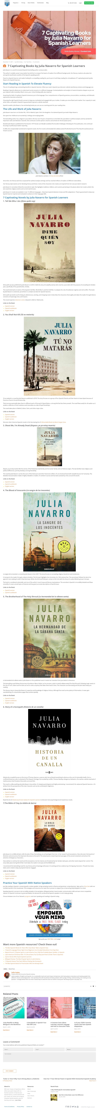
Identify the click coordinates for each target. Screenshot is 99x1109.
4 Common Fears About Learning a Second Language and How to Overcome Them (60, 1024)
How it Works (30, 1096)
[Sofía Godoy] (7, 973)
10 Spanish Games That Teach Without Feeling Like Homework (23, 961)
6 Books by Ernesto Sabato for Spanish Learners (26, 800)
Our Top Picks (27, 62)
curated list (7, 986)
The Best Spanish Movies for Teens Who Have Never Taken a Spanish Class (26, 948)
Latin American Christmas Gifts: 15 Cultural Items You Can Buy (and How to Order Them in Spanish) (34, 954)
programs (28, 896)
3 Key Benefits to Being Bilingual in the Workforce (11, 1023)
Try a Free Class (89, 3)
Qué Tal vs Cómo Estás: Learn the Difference (71, 1095)
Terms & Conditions (9, 1106)
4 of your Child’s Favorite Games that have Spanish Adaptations (82, 1024)
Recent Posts (12, 969)
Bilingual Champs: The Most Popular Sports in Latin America (22, 959)
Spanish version (10, 306)
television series (20, 300)
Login (80, 3)
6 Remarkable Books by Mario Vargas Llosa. (53, 422)
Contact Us (29, 1106)
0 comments (36, 62)
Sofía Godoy (19, 62)
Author (5, 969)
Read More (6, 1030)
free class (87, 886)
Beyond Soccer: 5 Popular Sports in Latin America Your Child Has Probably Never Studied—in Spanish (34, 952)
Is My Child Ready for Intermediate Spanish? (63, 1090)
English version (9, 310)
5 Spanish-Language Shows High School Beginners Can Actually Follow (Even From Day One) (31, 950)
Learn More (18, 1100)
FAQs (28, 1093)
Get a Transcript (31, 1091)
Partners (29, 1098)
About (29, 1089)
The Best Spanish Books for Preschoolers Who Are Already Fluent (24, 963)
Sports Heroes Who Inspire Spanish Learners (18, 957)
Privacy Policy (20, 1106)
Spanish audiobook (10, 308)
